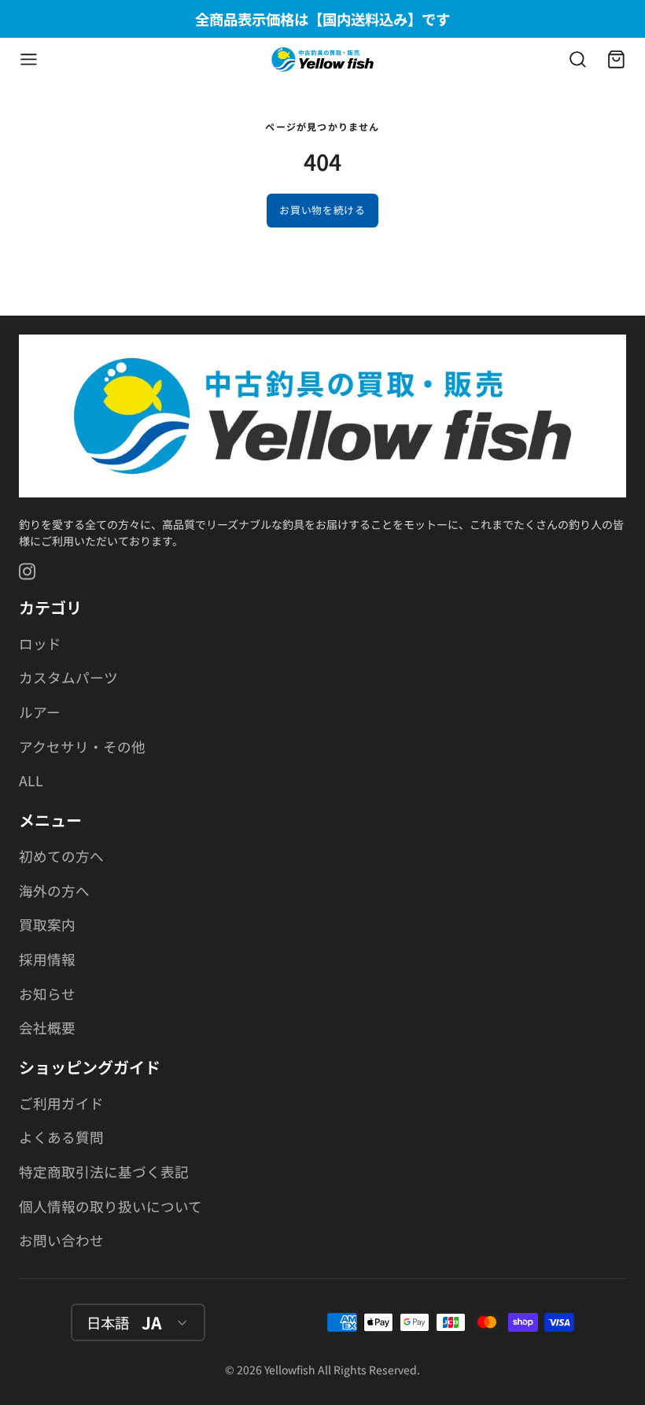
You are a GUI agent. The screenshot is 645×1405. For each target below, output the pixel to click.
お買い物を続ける (322, 209)
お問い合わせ (61, 1240)
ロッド (40, 643)
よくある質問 (61, 1137)
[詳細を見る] (322, 416)
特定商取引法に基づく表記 (104, 1171)
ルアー (40, 712)
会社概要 (47, 1027)
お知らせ (47, 994)
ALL (31, 780)
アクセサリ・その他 (82, 746)
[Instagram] (28, 571)
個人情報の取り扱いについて (110, 1206)
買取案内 (47, 924)
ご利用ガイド (61, 1103)
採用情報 (47, 959)
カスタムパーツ (68, 677)
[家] (322, 59)
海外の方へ (54, 890)
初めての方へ (61, 856)
